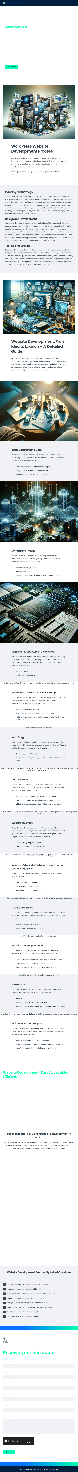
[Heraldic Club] (20, 1199)
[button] (39, 1284)
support (50, 1028)
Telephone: (7, 1394)
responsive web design (38, 748)
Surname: (7, 1372)
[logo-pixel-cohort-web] (10, 3)
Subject (6, 1405)
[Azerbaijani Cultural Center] (57, 1199)
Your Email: (8, 1383)
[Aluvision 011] (20, 1169)
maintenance (37, 1028)
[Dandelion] (20, 1230)
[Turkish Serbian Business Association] (57, 1169)
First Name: (8, 1361)
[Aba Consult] (57, 1230)
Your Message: (9, 1416)
